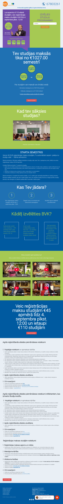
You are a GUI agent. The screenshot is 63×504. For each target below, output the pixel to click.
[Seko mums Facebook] (29, 499)
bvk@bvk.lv (38, 491)
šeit (23, 431)
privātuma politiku (26, 385)
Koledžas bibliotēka (6, 490)
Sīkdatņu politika (6, 493)
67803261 (53, 4)
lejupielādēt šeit (17, 388)
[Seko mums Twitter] (31, 499)
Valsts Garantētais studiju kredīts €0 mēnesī (32, 94)
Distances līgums (6, 494)
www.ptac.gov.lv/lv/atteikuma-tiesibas (30, 386)
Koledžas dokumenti (7, 489)
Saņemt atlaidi (31, 100)
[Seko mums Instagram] (33, 499)
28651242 (42, 493)
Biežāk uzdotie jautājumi (7, 488)
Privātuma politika (6, 491)
